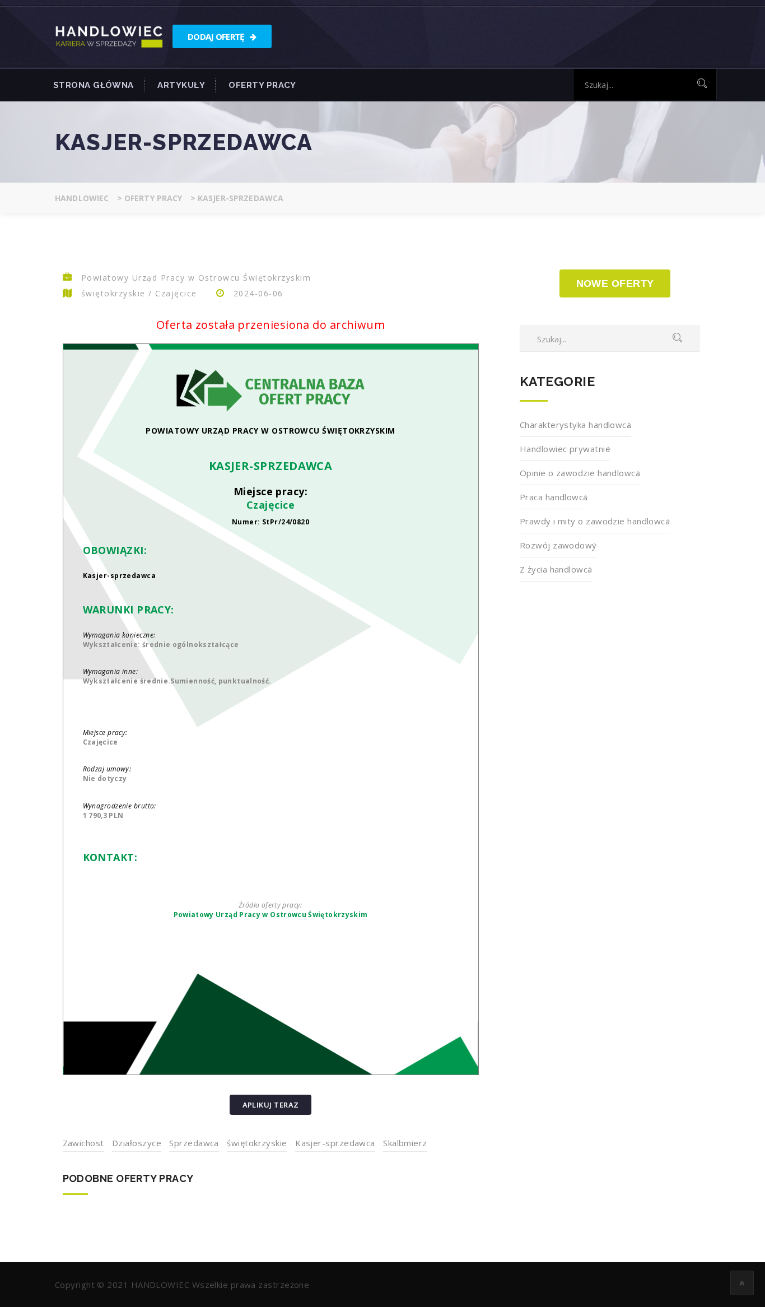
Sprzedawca (194, 1142)
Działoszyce (136, 1142)
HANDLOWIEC (160, 1284)
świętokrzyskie (257, 1142)
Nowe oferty (615, 283)
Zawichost (83, 1142)
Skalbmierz (405, 1142)
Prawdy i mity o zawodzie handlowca (595, 521)
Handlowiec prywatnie (565, 448)
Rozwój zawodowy (558, 545)
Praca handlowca (554, 497)
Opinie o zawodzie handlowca (580, 472)
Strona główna (93, 85)
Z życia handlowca (556, 569)
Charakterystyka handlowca (575, 424)
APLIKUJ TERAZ (270, 1105)
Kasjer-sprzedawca (335, 1142)
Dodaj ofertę (217, 36)
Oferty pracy (262, 85)
